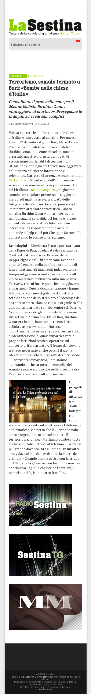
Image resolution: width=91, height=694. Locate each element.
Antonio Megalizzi (43, 189)
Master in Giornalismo (36, 676)
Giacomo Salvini (22, 123)
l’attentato (17, 180)
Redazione (45, 689)
